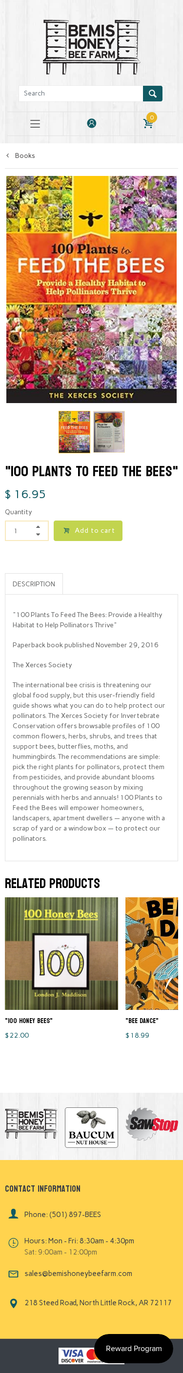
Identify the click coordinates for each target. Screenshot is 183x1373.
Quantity (18, 512)
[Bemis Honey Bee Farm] (92, 45)
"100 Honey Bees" (29, 1021)
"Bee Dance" (142, 1021)
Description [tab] (34, 584)
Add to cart (95, 530)
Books (24, 156)
